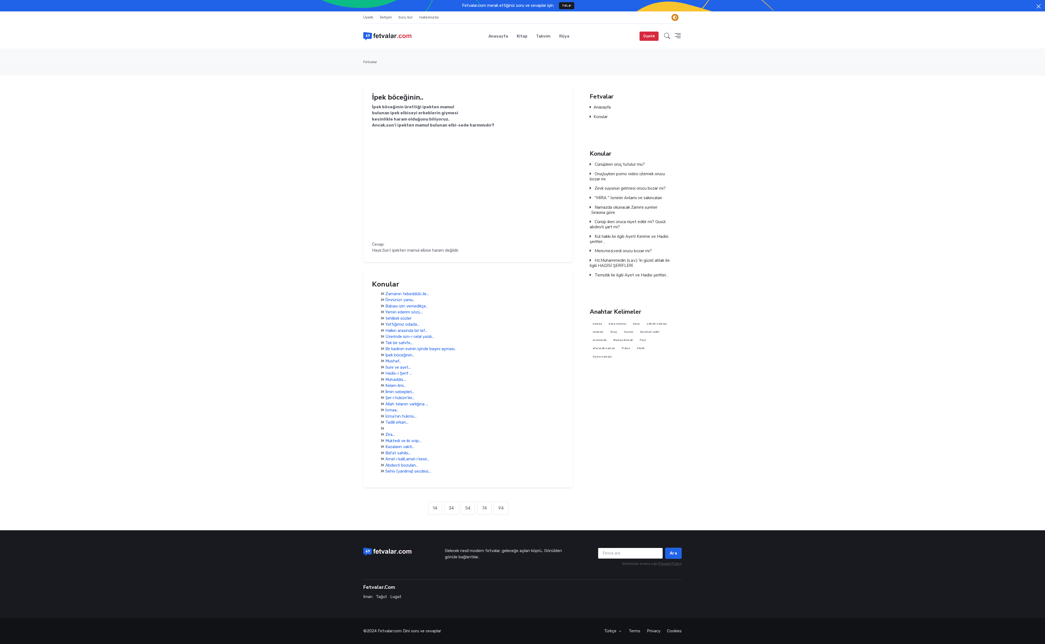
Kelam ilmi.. (395, 385)
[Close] (1038, 6)
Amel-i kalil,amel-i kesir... (407, 459)
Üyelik (368, 17)
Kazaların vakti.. (399, 447)
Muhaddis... (395, 379)
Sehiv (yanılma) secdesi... (408, 471)
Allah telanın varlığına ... (406, 404)
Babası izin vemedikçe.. (406, 306)
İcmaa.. (391, 410)
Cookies (674, 630)
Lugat (395, 596)
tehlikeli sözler (398, 318)
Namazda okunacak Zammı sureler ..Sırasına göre (623, 210)
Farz (643, 340)
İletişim (386, 17)
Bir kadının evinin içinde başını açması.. (420, 349)
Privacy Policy (670, 564)
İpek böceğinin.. (399, 355)
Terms (634, 630)
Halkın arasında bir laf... (406, 330)
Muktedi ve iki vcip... (403, 440)
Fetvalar (370, 62)
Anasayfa (498, 36)
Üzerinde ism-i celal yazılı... (409, 336)
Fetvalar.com (390, 630)
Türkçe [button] (610, 630)
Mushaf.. (393, 361)
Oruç (613, 331)
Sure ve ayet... (398, 367)
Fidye (626, 348)
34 (451, 508)
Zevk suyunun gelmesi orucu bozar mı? (630, 188)
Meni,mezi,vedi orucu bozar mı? (623, 251)
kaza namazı (617, 323)
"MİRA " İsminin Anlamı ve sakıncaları (628, 198)
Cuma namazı (602, 356)
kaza (636, 323)
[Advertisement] (468, 203)
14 (435, 508)
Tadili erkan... (396, 422)
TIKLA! (566, 5)
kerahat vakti (650, 331)
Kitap (522, 36)
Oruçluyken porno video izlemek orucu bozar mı (627, 176)
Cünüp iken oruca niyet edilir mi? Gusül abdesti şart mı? (628, 224)
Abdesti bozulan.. (401, 465)
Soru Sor (405, 17)
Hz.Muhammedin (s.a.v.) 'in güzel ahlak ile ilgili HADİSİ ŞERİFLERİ (630, 263)
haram (629, 331)
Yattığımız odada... (402, 324)
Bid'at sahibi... (398, 453)
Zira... (390, 434)
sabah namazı (657, 323)
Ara (673, 553)
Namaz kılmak (623, 340)
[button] (667, 36)
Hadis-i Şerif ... (398, 373)
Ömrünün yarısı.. (399, 300)
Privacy (653, 630)
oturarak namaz (604, 348)
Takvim (543, 36)
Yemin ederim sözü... (404, 312)
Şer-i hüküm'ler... (399, 398)
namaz (597, 323)
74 (484, 508)
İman (368, 596)
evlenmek (600, 340)
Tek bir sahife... (399, 342)
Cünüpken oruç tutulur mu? (619, 164)
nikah (641, 348)
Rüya (564, 36)
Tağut (381, 596)
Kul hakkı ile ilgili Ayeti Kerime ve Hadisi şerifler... (629, 239)
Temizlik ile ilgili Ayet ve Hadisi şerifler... (631, 275)
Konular (601, 116)
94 (501, 508)
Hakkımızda (429, 17)
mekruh (598, 331)
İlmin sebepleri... (399, 391)
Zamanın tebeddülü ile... (407, 293)
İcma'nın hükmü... (401, 416)
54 (468, 508)
